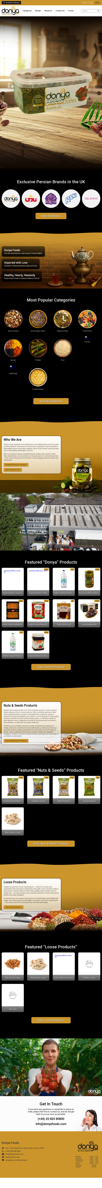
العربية (84, 3)
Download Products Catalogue (16, 465)
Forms (70, 11)
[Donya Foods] (11, 198)
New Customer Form (13, 470)
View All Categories (51, 401)
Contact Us (60, 11)
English (97, 2)
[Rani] (71, 198)
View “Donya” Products (51, 666)
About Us (48, 11)
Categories (27, 11)
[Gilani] (51, 198)
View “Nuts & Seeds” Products (16, 741)
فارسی (90, 3)
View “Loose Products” (13, 907)
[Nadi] (31, 198)
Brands (38, 11)
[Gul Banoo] (91, 198)
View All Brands (51, 215)
